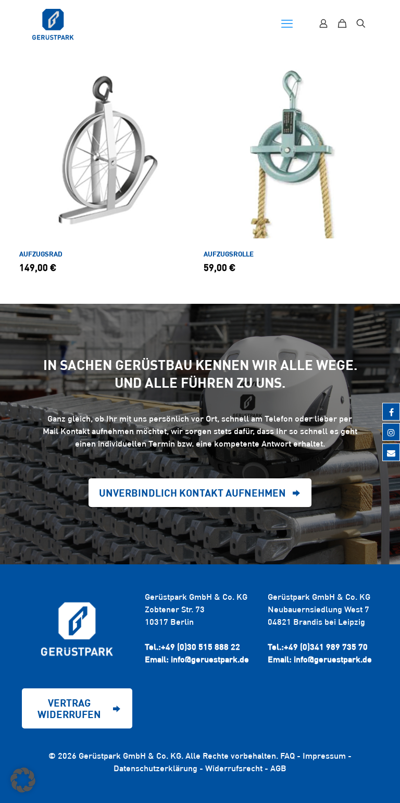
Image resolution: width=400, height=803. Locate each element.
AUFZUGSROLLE (229, 254)
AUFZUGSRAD (41, 254)
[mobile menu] (287, 23)
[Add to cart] (181, 77)
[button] (23, 780)
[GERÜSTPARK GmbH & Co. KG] (53, 23)
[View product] (181, 100)
